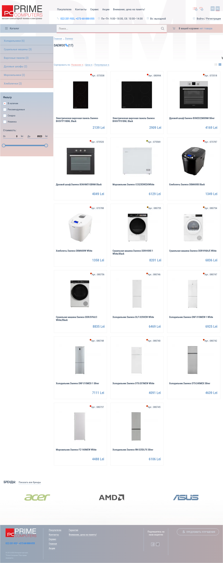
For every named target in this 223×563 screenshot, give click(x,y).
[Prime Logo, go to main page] (22, 13)
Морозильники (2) (14, 75)
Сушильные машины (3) (18, 49)
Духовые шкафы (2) (15, 66)
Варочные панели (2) (16, 57)
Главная (58, 38)
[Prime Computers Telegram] (157, 544)
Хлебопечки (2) (13, 83)
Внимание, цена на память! (129, 9)
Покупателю (64, 9)
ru (217, 8)
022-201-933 (67, 18)
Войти (200, 18)
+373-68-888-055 (85, 18)
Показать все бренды (30, 482)
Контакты (81, 9)
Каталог (14, 28)
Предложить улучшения (200, 532)
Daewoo (69, 38)
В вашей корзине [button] (195, 28)
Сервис (94, 9)
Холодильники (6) (14, 40)
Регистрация (213, 18)
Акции (105, 9)
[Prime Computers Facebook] (153, 544)
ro (212, 8)
